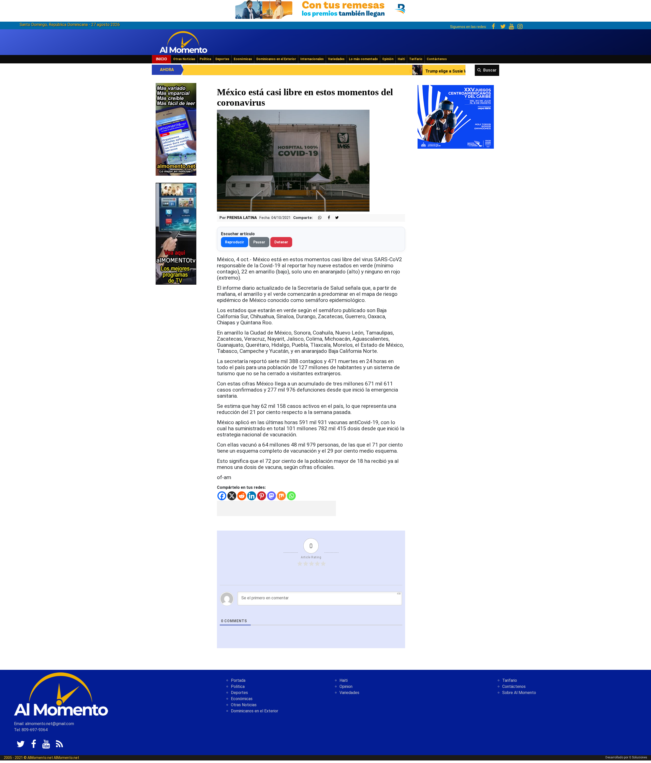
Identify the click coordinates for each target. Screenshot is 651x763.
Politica (238, 686)
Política (205, 59)
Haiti (343, 680)
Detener (281, 242)
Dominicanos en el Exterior (276, 59)
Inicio (161, 59)
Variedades (336, 59)
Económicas (243, 59)
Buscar (490, 70)
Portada (238, 680)
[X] (231, 495)
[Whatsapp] (291, 495)
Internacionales (312, 59)
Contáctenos (437, 59)
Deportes (222, 59)
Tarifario (415, 59)
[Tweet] (335, 218)
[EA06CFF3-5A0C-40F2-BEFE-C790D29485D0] (176, 233)
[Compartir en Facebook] (326, 218)
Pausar (259, 242)
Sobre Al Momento (519, 692)
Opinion (345, 686)
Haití (401, 59)
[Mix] (281, 495)
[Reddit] (241, 495)
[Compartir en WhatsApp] (317, 218)
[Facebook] (221, 495)
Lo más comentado (363, 59)
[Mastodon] (271, 495)
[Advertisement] (276, 508)
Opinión (387, 59)
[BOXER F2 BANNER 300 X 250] (456, 116)
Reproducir (234, 242)
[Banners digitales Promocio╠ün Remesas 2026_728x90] (325, 8)
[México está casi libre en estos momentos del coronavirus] (293, 160)
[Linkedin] (251, 495)
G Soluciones (638, 757)
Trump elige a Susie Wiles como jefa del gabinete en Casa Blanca (412, 71)
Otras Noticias (184, 59)
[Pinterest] (261, 495)
